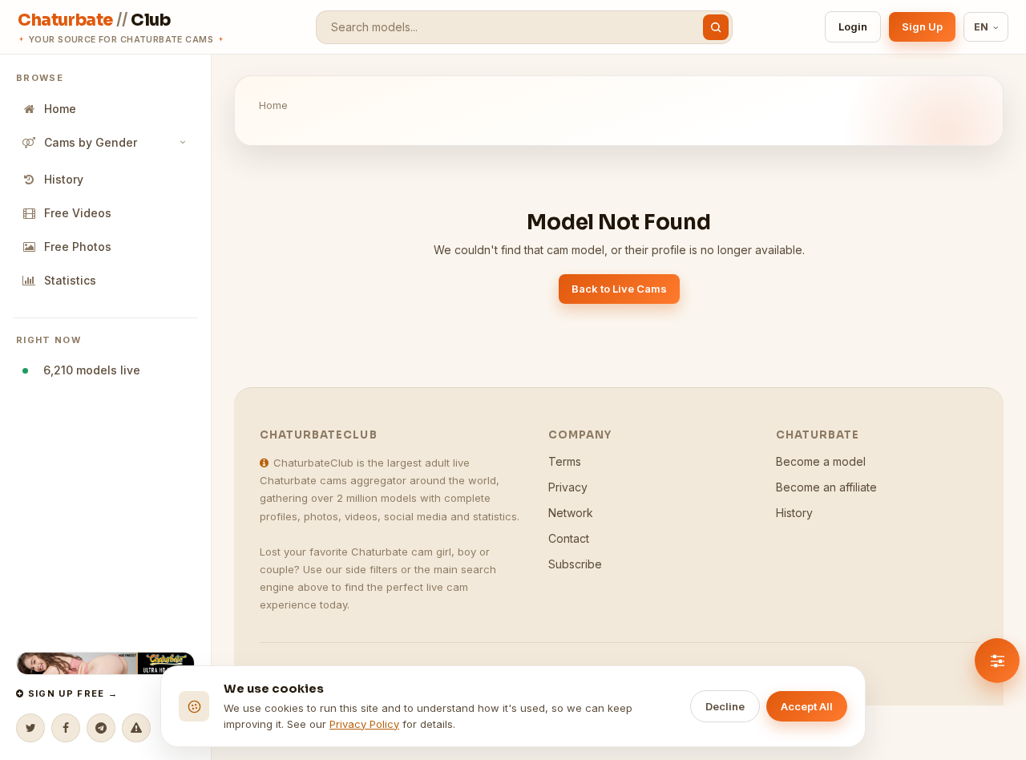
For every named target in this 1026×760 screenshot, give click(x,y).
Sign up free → (71, 693)
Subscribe (575, 564)
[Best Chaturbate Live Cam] (105, 663)
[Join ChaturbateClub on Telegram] (101, 728)
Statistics (70, 280)
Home (60, 108)
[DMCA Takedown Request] (136, 728)
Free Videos (77, 213)
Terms (564, 461)
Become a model (821, 461)
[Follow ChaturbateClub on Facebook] (65, 728)
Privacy (568, 487)
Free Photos (77, 246)
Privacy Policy (364, 724)
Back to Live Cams (619, 288)
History (63, 179)
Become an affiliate (826, 487)
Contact (568, 538)
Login (852, 26)
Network (570, 512)
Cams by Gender (90, 142)
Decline (725, 706)
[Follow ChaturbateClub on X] (30, 728)
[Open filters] (997, 660)
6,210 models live (88, 370)
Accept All (807, 706)
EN (981, 27)
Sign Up (922, 26)
